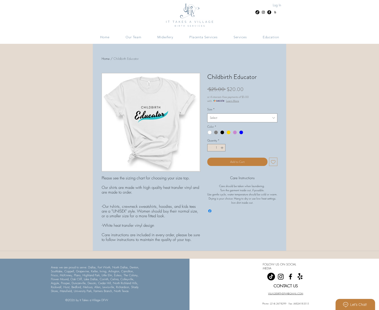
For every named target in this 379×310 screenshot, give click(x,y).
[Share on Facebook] (209, 211)
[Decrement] (210, 147)
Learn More (232, 101)
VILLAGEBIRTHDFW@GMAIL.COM (285, 293)
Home (106, 58)
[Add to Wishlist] (273, 162)
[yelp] (300, 276)
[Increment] (222, 147)
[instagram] (281, 276)
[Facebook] (290, 276)
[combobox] (242, 117)
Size (211, 109)
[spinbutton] (216, 147)
